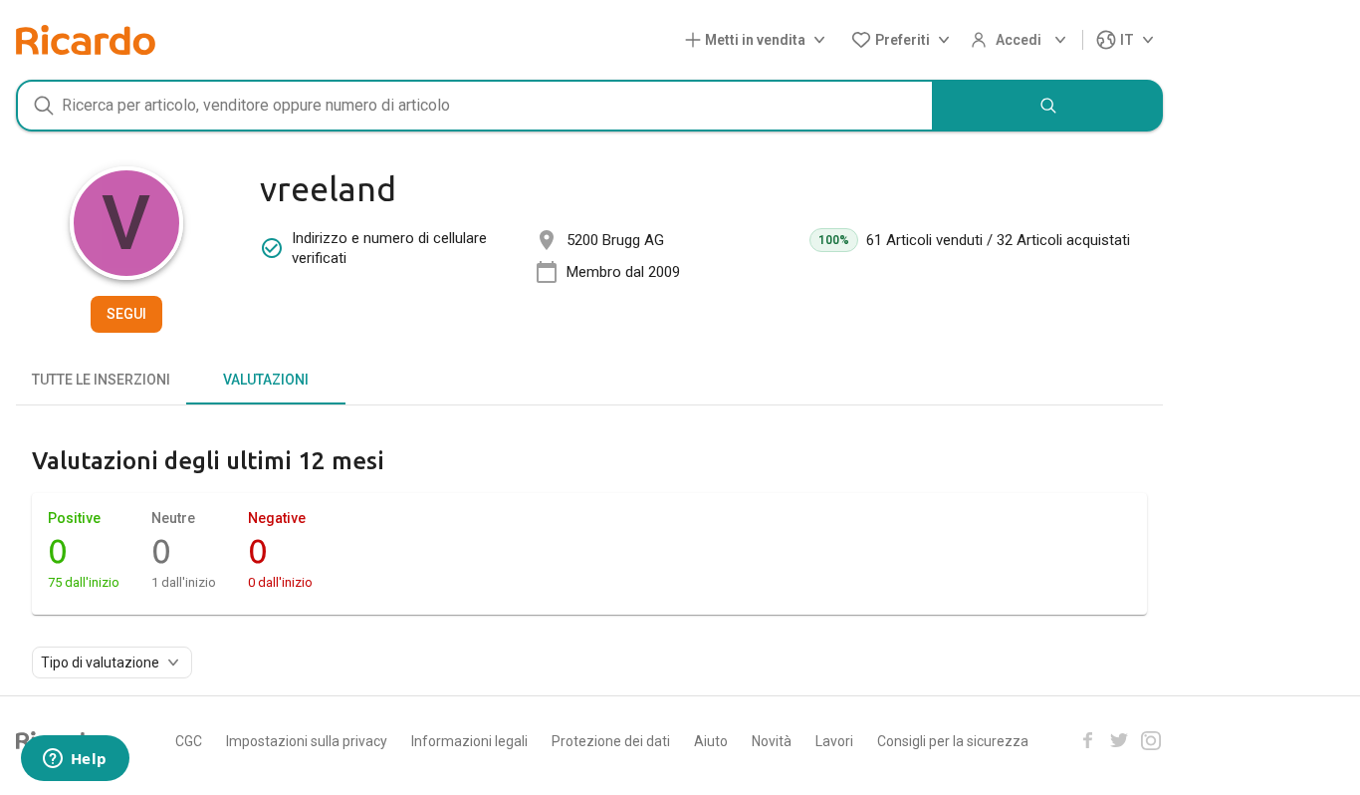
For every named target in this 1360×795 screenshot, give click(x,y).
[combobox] (475, 106)
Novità (772, 741)
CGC (188, 741)
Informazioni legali (469, 741)
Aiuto (711, 741)
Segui (126, 314)
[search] (1048, 106)
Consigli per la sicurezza (952, 741)
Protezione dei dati (611, 741)
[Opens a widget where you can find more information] (74, 760)
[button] (759, 40)
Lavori (834, 741)
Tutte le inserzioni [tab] (101, 380)
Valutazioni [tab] (266, 380)
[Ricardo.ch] (85, 40)
